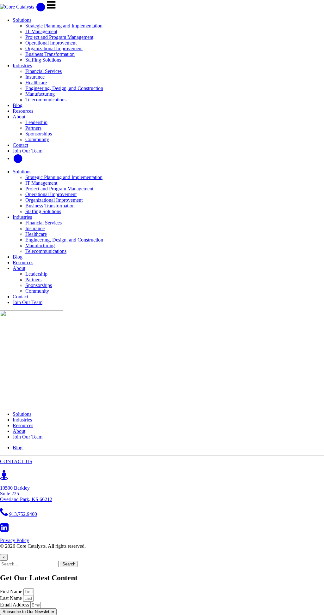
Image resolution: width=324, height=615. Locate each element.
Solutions (22, 20)
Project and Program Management (59, 37)
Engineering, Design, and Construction (64, 88)
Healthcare (36, 82)
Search (68, 564)
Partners (33, 128)
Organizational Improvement (54, 48)
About (19, 116)
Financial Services (43, 71)
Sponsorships (38, 133)
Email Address (15, 604)
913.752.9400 (23, 514)
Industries (22, 65)
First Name (11, 591)
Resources (23, 111)
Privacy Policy (14, 540)
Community (37, 139)
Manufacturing (40, 94)
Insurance (35, 77)
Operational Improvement (51, 42)
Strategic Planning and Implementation (64, 25)
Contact (20, 145)
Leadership (36, 122)
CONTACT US (16, 461)
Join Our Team (27, 150)
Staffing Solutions (43, 60)
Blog (17, 105)
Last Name (11, 598)
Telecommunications (45, 99)
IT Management (41, 31)
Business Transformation (50, 54)
